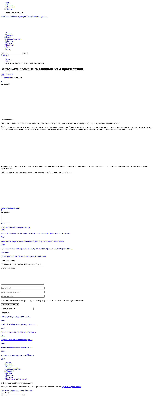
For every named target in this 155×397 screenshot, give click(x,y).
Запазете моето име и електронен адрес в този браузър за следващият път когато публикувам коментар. (43, 301)
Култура (8, 43)
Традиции (9, 35)
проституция (14, 208)
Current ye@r (6, 309)
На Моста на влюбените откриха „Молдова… (18, 332)
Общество (9, 41)
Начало (8, 33)
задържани (5, 208)
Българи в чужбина (12, 39)
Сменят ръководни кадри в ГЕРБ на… (16, 317)
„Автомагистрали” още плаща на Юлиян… (17, 355)
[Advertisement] (42, 24)
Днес (7, 47)
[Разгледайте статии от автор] (5, 221)
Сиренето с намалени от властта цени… (16, 340)
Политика (9, 45)
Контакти (9, 377)
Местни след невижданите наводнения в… (17, 347)
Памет (7, 37)
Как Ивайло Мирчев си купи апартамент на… (19, 324)
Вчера (7, 49)
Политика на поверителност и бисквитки (17, 391)
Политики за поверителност (16, 379)
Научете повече (75, 387)
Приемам (65, 387)
